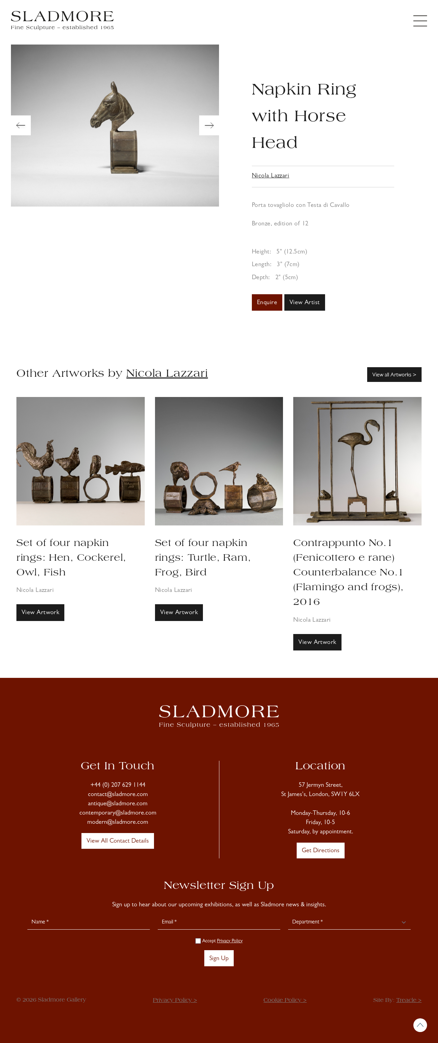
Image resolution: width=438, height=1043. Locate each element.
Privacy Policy (230, 941)
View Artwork (40, 613)
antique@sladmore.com (117, 804)
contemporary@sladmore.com (117, 813)
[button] (21, 125)
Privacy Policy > (175, 1000)
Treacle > (409, 1000)
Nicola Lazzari (270, 176)
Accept (222, 941)
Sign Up (219, 959)
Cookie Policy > (285, 1000)
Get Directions (320, 851)
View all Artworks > (394, 375)
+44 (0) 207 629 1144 (117, 786)
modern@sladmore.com (117, 823)
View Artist (304, 303)
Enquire (267, 303)
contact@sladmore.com (118, 795)
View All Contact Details (118, 842)
